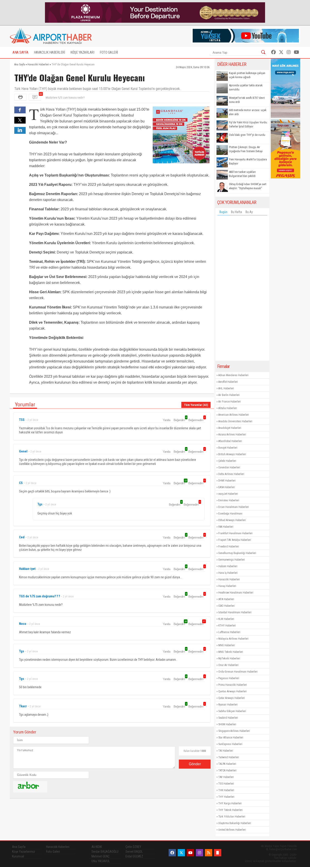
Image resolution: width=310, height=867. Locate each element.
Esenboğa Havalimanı (230, 513)
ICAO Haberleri (226, 605)
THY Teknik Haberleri (230, 810)
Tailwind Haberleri (228, 757)
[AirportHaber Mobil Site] (217, 852)
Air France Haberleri (229, 401)
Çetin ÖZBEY (133, 847)
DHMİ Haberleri (227, 480)
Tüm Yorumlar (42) (196, 405)
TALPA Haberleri (227, 763)
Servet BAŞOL (134, 851)
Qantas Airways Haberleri (232, 691)
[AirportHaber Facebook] (273, 52)
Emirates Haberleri (228, 500)
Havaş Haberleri (227, 586)
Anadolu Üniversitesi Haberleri (235, 421)
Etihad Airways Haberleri (232, 520)
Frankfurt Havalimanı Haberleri (235, 533)
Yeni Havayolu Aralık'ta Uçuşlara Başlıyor (248, 161)
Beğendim (180, 420)
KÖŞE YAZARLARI (82, 52)
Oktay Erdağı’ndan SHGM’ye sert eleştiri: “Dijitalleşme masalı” (247, 186)
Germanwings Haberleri (231, 559)
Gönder (195, 764)
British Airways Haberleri (232, 454)
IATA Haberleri (226, 599)
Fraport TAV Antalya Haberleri (234, 540)
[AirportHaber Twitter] (281, 52)
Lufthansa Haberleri (229, 632)
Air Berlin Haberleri (229, 395)
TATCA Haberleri (227, 770)
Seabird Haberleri (228, 717)
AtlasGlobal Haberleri (230, 441)
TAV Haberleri (226, 777)
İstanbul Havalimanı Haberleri (234, 612)
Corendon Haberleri (229, 467)
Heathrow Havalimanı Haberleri (235, 592)
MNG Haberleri (226, 645)
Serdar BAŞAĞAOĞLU (104, 851)
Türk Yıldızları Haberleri (231, 816)
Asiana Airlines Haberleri (232, 434)
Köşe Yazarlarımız (23, 851)
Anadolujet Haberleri (229, 428)
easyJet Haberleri (228, 493)
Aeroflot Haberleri (228, 381)
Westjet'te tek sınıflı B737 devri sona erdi (247, 100)
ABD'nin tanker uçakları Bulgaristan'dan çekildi (242, 174)
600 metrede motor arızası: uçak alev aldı (247, 112)
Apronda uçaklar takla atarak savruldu (246, 87)
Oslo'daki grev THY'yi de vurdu (247, 135)
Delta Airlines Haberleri (231, 474)
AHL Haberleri (226, 388)
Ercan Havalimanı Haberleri (233, 507)
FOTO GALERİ (109, 52)
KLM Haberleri (226, 619)
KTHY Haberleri (227, 625)
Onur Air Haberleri (228, 665)
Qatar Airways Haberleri (231, 698)
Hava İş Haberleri (228, 572)
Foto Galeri (53, 851)
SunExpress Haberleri (230, 744)
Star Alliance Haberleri (230, 737)
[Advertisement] (242, 289)
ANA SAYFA (20, 52)
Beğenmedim (196, 420)
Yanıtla (166, 420)
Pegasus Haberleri (228, 678)
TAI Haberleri (225, 750)
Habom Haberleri (227, 566)
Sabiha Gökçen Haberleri (232, 711)
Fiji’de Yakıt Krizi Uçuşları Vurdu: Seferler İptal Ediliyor (248, 124)
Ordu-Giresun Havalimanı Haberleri (238, 671)
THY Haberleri (226, 796)
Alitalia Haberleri (227, 408)
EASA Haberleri (226, 487)
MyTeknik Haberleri (229, 658)
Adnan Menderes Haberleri (233, 375)
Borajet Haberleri (227, 447)
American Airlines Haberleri (233, 414)
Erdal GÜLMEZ (134, 856)
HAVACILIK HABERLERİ (49, 52)
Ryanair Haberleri (228, 704)
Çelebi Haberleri (227, 460)
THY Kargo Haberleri (230, 803)
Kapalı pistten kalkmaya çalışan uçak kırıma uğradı (247, 75)
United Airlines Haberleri (232, 829)
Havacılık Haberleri (229, 579)
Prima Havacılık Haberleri (232, 684)
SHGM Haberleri (227, 724)
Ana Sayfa (18, 847)
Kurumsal (18, 856)
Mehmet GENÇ (100, 856)
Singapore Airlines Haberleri (234, 731)
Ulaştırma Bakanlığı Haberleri (234, 823)
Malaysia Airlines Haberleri (233, 638)
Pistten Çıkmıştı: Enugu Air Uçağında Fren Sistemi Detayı (246, 149)
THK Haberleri (226, 790)
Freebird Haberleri (228, 546)
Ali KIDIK (96, 847)
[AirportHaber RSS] (208, 852)
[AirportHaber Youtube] (296, 52)
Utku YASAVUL (100, 861)
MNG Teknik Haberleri (230, 651)
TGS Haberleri (226, 783)
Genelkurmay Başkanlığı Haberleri (237, 553)
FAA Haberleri (225, 526)
